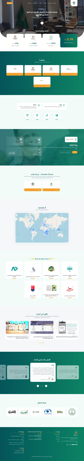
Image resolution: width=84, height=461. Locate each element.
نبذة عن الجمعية (57, 434)
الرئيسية (54, 3)
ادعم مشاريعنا (9, 3)
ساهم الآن (74, 152)
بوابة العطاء (58, 436)
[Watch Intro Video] (42, 23)
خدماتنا (41, 3)
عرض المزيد (42, 342)
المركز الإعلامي (35, 3)
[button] (17, 214)
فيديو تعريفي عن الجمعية (64, 152)
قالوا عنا (58, 441)
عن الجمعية (50, 3)
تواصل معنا (29, 3)
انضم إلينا (58, 439)
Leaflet (67, 242)
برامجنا (45, 3)
